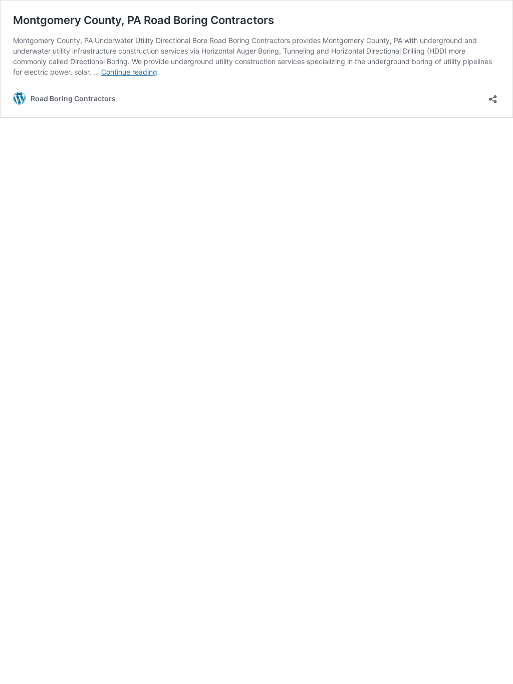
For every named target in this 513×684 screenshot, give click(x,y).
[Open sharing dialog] (493, 96)
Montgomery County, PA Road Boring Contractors (143, 20)
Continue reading (129, 72)
